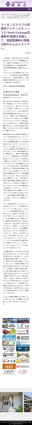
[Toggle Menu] (29, 9)
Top (30, 423)
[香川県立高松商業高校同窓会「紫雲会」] (16, 6)
